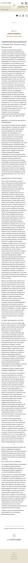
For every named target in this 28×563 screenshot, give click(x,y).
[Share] (27, 16)
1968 (7, 9)
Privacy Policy (14, 558)
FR (13, 23)
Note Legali (14, 554)
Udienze (3, 9)
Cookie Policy (14, 556)
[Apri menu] (26, 3)
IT (15, 23)
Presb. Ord (18, 88)
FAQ (14, 552)
